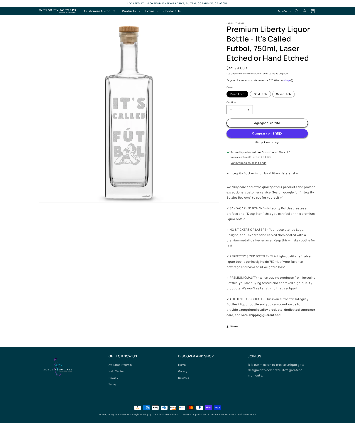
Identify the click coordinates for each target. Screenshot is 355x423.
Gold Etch (260, 94)
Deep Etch (237, 94)
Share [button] (234, 326)
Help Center (116, 371)
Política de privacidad (195, 414)
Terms (112, 384)
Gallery (182, 371)
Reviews (183, 378)
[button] (130, 11)
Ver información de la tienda (248, 163)
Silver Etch (283, 94)
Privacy (113, 378)
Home (182, 364)
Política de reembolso (167, 414)
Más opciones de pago (267, 142)
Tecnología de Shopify (139, 414)
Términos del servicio (222, 414)
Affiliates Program (120, 364)
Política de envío (247, 414)
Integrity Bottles (117, 414)
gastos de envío (240, 73)
